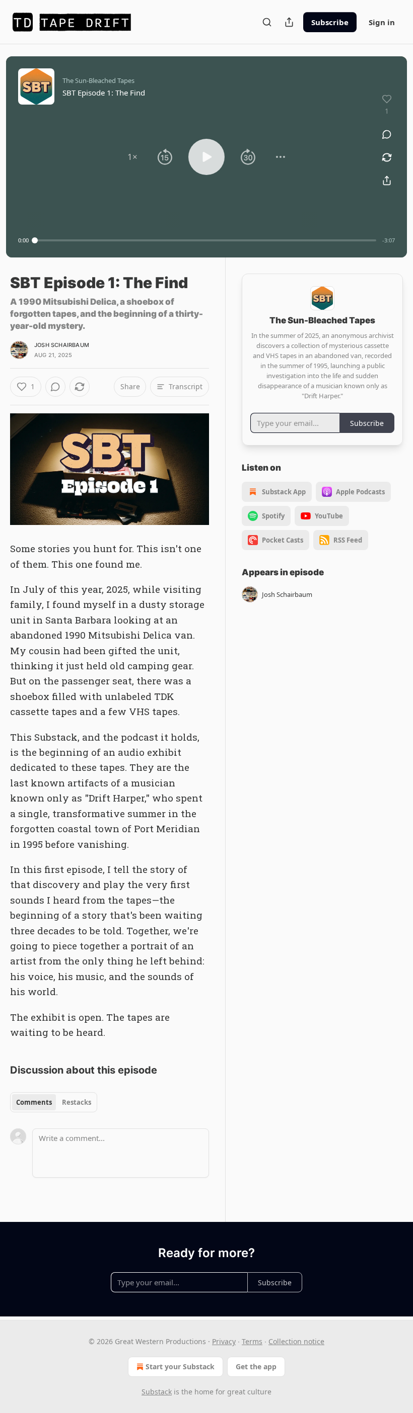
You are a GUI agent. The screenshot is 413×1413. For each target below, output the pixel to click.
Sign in (382, 22)
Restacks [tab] (76, 1102)
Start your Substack (180, 1366)
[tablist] (53, 1102)
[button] (132, 157)
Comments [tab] (34, 1102)
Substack (157, 1391)
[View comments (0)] (387, 134)
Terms (252, 1341)
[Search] (267, 22)
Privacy (224, 1341)
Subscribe (330, 22)
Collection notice (296, 1341)
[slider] (205, 240)
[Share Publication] (289, 22)
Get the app (256, 1366)
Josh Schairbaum (61, 344)
